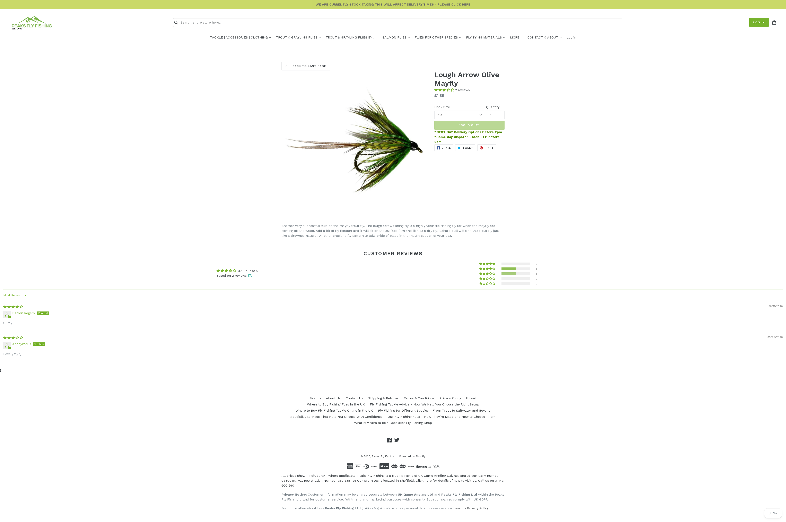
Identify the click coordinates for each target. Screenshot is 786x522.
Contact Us (354, 398)
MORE (515, 37)
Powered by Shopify (412, 456)
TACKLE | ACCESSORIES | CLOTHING (239, 37)
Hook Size (442, 107)
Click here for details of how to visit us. (446, 480)
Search (315, 398)
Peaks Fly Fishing (383, 456)
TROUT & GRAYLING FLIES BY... (350, 37)
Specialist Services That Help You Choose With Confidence (336, 417)
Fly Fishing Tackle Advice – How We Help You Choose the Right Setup (424, 404)
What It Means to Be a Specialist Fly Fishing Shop (393, 423)
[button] (444, 90)
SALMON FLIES (395, 37)
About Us (333, 398)
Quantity (492, 107)
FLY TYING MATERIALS (484, 37)
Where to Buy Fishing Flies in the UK (336, 404)
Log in (759, 22)
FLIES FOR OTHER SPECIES (437, 37)
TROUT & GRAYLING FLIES (297, 37)
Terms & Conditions (419, 398)
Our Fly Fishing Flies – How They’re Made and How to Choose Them (442, 417)
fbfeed (471, 398)
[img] (13, 307)
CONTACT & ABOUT (543, 37)
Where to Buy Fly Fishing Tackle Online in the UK (334, 410)
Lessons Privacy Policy (470, 508)
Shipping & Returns (383, 398)
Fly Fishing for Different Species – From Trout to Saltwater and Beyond (434, 410)
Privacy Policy (450, 398)
